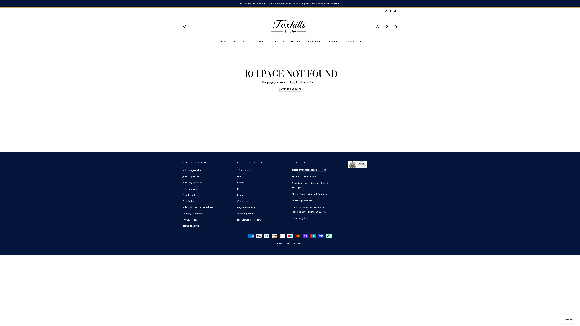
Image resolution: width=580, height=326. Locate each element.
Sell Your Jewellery (192, 170)
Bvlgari (240, 195)
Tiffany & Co (227, 41)
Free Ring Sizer (191, 195)
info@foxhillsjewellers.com (313, 169)
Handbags (315, 41)
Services (333, 41)
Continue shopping (290, 89)
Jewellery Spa (190, 188)
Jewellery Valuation (192, 182)
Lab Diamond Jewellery (249, 219)
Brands (246, 41)
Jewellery (296, 41)
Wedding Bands (245, 213)
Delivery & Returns (192, 213)
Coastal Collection (270, 41)
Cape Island (243, 201)
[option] (290, 4)
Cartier (240, 182)
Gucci (240, 176)
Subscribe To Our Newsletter (198, 207)
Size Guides (189, 201)
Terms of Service (192, 225)
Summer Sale (352, 41)
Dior (239, 188)
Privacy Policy (190, 219)
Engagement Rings (247, 207)
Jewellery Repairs (192, 176)
